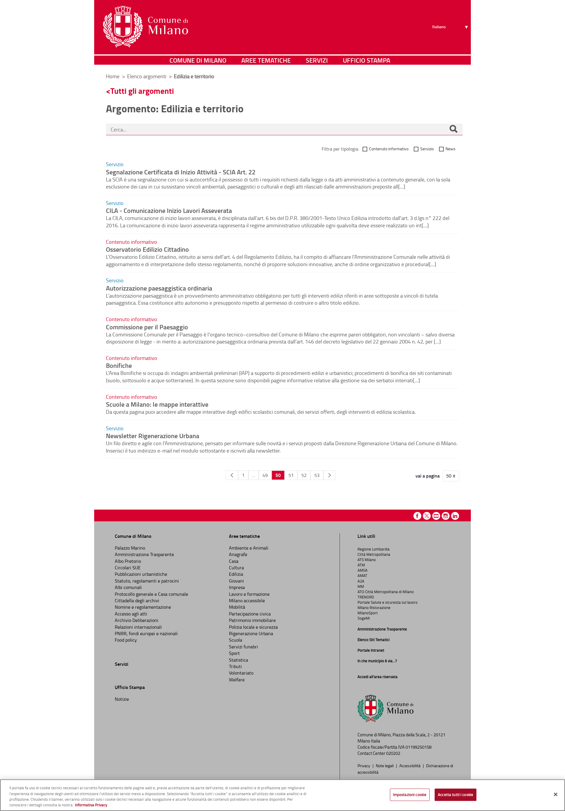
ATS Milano (367, 559)
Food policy (126, 640)
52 (304, 475)
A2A (361, 581)
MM (361, 586)
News (451, 148)
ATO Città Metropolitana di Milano (386, 591)
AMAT (362, 575)
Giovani (236, 581)
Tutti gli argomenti (142, 90)
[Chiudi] (555, 794)
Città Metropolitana (374, 554)
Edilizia (236, 574)
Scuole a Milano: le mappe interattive (157, 404)
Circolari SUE (128, 567)
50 (278, 475)
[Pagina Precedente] (232, 475)
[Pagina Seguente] (329, 475)
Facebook (417, 516)
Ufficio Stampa (366, 60)
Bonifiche (119, 365)
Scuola (235, 640)
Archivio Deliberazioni (136, 620)
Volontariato (241, 673)
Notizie (122, 699)
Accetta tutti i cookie (455, 794)
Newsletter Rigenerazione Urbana (152, 435)
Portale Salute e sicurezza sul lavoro (388, 602)
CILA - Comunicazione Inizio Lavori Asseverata (169, 210)
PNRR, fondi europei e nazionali (146, 633)
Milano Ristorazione (374, 607)
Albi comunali (128, 587)
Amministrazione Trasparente (144, 554)
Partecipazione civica (250, 613)
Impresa (237, 587)
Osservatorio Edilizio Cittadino (147, 249)
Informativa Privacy (91, 804)
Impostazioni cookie (409, 794)
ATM (361, 565)
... (253, 475)
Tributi (235, 666)
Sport (234, 653)
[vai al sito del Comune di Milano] (145, 27)
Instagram (446, 516)
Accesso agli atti (131, 613)
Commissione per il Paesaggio (147, 326)
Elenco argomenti (147, 76)
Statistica (238, 660)
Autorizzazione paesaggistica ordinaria (159, 288)
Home (112, 76)
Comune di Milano (198, 60)
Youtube (436, 516)
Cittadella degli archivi (137, 600)
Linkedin (455, 516)
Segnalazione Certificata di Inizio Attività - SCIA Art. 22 (180, 171)
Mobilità (237, 607)
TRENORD (366, 597)
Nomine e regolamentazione (143, 607)
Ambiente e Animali (248, 548)
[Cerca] (453, 129)
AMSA (363, 570)
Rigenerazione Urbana (251, 633)
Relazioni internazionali (138, 627)
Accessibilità (410, 765)
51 (291, 475)
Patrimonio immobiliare (252, 620)
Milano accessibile (247, 600)
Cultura (236, 567)
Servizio (427, 148)
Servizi (317, 60)
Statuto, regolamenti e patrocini (147, 581)
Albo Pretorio (128, 561)
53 (317, 475)
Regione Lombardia (374, 549)
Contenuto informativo (388, 148)
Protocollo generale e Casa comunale (151, 594)
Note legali (385, 765)
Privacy (364, 765)
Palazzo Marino (130, 548)
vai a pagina (428, 476)
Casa (233, 561)
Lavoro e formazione (249, 594)
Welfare (237, 679)
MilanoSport (368, 612)
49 (265, 475)
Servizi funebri (243, 646)
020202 (393, 753)
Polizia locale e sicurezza (253, 627)
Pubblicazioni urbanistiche (141, 574)
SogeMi (364, 618)
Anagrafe (238, 554)
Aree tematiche (266, 60)
